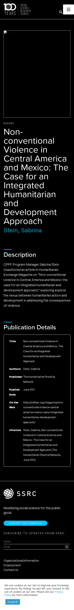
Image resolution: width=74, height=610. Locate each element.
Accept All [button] (13, 601)
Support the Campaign (25, 523)
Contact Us (11, 570)
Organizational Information (21, 560)
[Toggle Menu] (68, 9)
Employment (12, 565)
